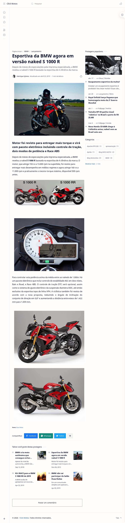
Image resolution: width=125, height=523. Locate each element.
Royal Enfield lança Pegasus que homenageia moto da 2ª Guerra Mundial (103, 100)
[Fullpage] (102, 108)
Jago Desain (68, 518)
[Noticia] (108, 108)
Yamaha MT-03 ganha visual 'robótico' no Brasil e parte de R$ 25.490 (103, 115)
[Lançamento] (104, 94)
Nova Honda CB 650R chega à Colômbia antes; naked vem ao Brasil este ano (102, 129)
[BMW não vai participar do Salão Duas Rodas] (77, 476)
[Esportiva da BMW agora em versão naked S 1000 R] (49, 109)
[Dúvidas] (107, 78)
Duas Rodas (19, 427)
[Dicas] (101, 78)
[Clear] (69, 3)
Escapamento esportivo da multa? (104, 81)
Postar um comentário (47, 503)
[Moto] (111, 94)
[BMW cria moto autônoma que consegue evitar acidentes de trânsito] (41, 455)
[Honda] (108, 123)
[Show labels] (93, 164)
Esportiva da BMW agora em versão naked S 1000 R (60, 455)
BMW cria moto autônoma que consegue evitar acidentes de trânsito (25, 455)
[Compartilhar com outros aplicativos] (70, 435)
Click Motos (12, 3)
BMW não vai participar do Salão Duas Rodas (60, 476)
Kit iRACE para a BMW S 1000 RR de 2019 (25, 474)
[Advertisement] (67, 28)
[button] (121, 3)
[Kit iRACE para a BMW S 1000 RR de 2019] (41, 476)
